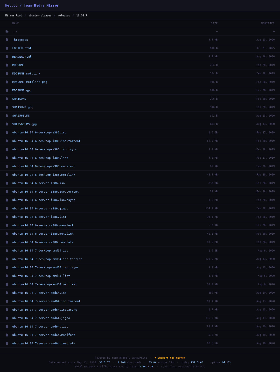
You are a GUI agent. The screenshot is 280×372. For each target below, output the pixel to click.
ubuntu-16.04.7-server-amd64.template (43, 343)
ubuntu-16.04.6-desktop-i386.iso (39, 132)
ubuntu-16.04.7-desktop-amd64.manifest (44, 284)
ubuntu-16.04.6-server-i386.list (39, 216)
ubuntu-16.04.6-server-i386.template (43, 242)
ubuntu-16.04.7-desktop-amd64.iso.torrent (47, 259)
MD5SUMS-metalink (26, 73)
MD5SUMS (18, 65)
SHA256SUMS (21, 115)
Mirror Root (13, 15)
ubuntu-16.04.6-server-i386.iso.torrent (45, 191)
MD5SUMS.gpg (22, 90)
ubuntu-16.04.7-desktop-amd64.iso (40, 250)
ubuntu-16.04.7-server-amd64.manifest (43, 335)
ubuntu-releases (39, 15)
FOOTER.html (22, 48)
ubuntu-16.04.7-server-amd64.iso (39, 292)
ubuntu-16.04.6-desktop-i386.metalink (43, 174)
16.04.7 (81, 15)
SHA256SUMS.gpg (24, 124)
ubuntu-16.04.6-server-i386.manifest (43, 225)
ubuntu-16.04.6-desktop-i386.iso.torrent (46, 141)
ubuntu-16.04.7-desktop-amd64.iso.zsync (45, 267)
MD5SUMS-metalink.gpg (29, 81)
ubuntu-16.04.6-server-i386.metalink (43, 233)
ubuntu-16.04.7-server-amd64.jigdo (41, 318)
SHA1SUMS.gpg (22, 107)
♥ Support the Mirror (170, 357)
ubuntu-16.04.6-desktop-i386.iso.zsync (44, 149)
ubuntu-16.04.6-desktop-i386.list (40, 157)
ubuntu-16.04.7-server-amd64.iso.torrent (46, 301)
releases (64, 15)
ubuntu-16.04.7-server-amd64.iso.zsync (44, 309)
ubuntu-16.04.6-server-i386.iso (38, 183)
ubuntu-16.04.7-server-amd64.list (40, 326)
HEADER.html (22, 56)
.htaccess (20, 39)
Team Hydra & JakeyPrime (129, 357)
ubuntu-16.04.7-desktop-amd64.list (41, 276)
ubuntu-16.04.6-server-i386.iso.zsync (43, 200)
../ (15, 31)
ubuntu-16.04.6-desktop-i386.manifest (43, 166)
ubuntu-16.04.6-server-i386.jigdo (40, 208)
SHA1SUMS (19, 98)
